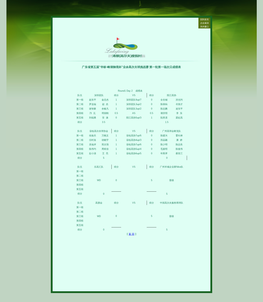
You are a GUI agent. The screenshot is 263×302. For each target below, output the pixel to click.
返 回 (131, 234)
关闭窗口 (204, 26)
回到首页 (204, 19)
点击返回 (204, 23)
